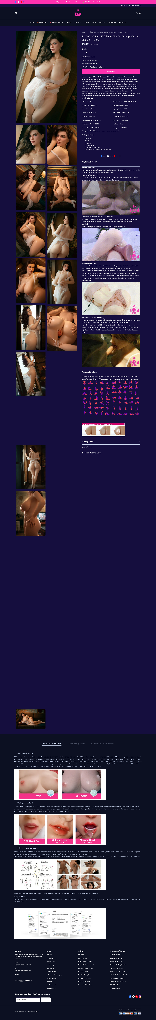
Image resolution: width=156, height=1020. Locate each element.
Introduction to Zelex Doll (117, 978)
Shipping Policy (51, 961)
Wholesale (49, 981)
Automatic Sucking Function (118, 965)
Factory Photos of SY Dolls (85, 968)
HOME (32, 22)
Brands (87, 22)
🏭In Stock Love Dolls (57, 22)
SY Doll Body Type (115, 985)
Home (83, 32)
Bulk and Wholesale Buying (54, 975)
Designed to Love (51, 988)
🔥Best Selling (41, 22)
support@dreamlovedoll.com (23, 964)
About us (49, 954)
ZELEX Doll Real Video (84, 978)
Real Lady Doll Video (84, 981)
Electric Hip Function (116, 961)
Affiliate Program (51, 978)
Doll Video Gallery (83, 971)
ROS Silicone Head (115, 988)
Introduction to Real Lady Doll (118, 975)
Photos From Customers (85, 961)
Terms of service (51, 971)
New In (69, 22)
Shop (94, 22)
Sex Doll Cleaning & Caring (117, 971)
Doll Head (81, 954)
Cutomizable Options (116, 958)
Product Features (115, 954)
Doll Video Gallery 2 (83, 975)
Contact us (122, 22)
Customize (78, 22)
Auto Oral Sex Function (116, 968)
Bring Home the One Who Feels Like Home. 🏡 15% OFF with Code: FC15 (78, 2)
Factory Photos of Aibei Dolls (86, 965)
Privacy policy (50, 968)
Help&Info (102, 22)
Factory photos (82, 958)
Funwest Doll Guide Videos (85, 985)
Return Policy (50, 965)
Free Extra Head (51, 985)
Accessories (112, 22)
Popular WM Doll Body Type (117, 981)
